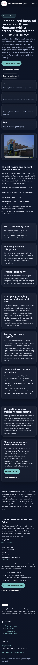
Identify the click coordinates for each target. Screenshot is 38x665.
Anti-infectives (10, 631)
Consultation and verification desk (13, 652)
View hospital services (11, 70)
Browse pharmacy (12, 471)
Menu (33, 3)
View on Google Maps (11, 590)
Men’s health (9, 629)
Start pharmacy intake (11, 63)
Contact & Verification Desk (13, 585)
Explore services (11, 478)
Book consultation (10, 76)
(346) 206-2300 (6, 542)
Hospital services (11, 634)
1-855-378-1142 (6, 560)
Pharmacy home (11, 626)
